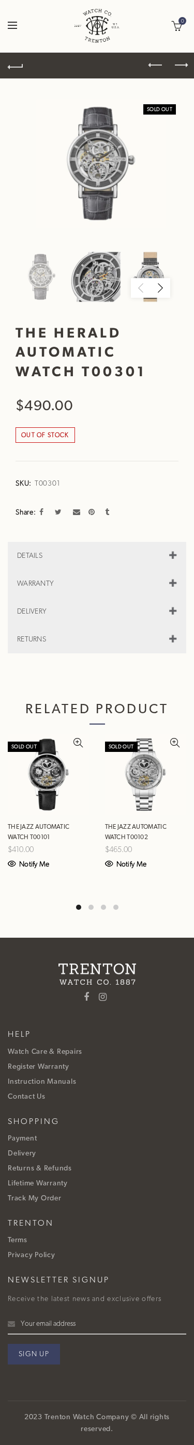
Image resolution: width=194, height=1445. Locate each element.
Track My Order (35, 1198)
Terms (17, 1240)
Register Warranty (38, 1066)
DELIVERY (32, 611)
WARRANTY (35, 583)
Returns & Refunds (40, 1168)
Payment (22, 1138)
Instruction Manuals (42, 1081)
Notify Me (34, 864)
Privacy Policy (31, 1255)
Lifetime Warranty (38, 1183)
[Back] (15, 65)
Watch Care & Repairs (45, 1051)
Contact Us (27, 1096)
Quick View (80, 743)
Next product (178, 65)
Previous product (153, 65)
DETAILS (29, 555)
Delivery (22, 1153)
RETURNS (31, 639)
